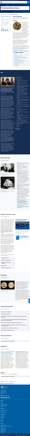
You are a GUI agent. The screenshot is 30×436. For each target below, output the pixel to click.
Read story (17, 128)
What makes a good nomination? (6, 311)
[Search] (26, 2)
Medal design (17, 59)
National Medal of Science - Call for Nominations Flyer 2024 (24, 237)
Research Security (3, 429)
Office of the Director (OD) (5, 16)
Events (1, 411)
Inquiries (16, 65)
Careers (2, 403)
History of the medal (18, 55)
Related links (17, 63)
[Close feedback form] (29, 299)
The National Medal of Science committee (6, 263)
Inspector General (8, 434)
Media (1, 419)
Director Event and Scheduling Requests (5, 20)
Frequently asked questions (20, 60)
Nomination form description (5, 267)
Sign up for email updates (5, 395)
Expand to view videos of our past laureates (8, 341)
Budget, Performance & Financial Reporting (6, 426)
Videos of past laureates (19, 62)
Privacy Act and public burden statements (7, 376)
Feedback (29, 302)
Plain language (27, 434)
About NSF (2, 402)
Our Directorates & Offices (4, 404)
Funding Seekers (3, 415)
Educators (2, 420)
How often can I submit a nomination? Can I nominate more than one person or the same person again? (13, 325)
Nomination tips (3, 265)
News (16, 54)
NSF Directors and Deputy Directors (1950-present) (5, 23)
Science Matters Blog (3, 412)
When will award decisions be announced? (7, 330)
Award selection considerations (6, 260)
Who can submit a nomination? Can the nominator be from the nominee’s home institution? (13, 317)
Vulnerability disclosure (3, 434)
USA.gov (20, 434)
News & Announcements (4, 410)
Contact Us (2, 406)
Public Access (2, 427)
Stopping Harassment (3, 428)
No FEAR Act (17, 434)
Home (1, 14)
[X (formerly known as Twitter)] (3, 397)
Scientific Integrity (3, 430)
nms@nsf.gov (15, 374)
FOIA (14, 434)
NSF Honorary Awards (6, 14)
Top (28, 378)
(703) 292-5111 (3, 393)
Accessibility (23, 434)
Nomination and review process (20, 57)
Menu (28, 2)
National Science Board (4, 405)
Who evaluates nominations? (5, 314)
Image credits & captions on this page (7, 383)
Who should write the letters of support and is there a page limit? (11, 322)
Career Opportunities (4, 25)
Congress (2, 418)
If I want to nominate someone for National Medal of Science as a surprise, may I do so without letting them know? (13, 320)
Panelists (2, 421)
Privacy (12, 434)
